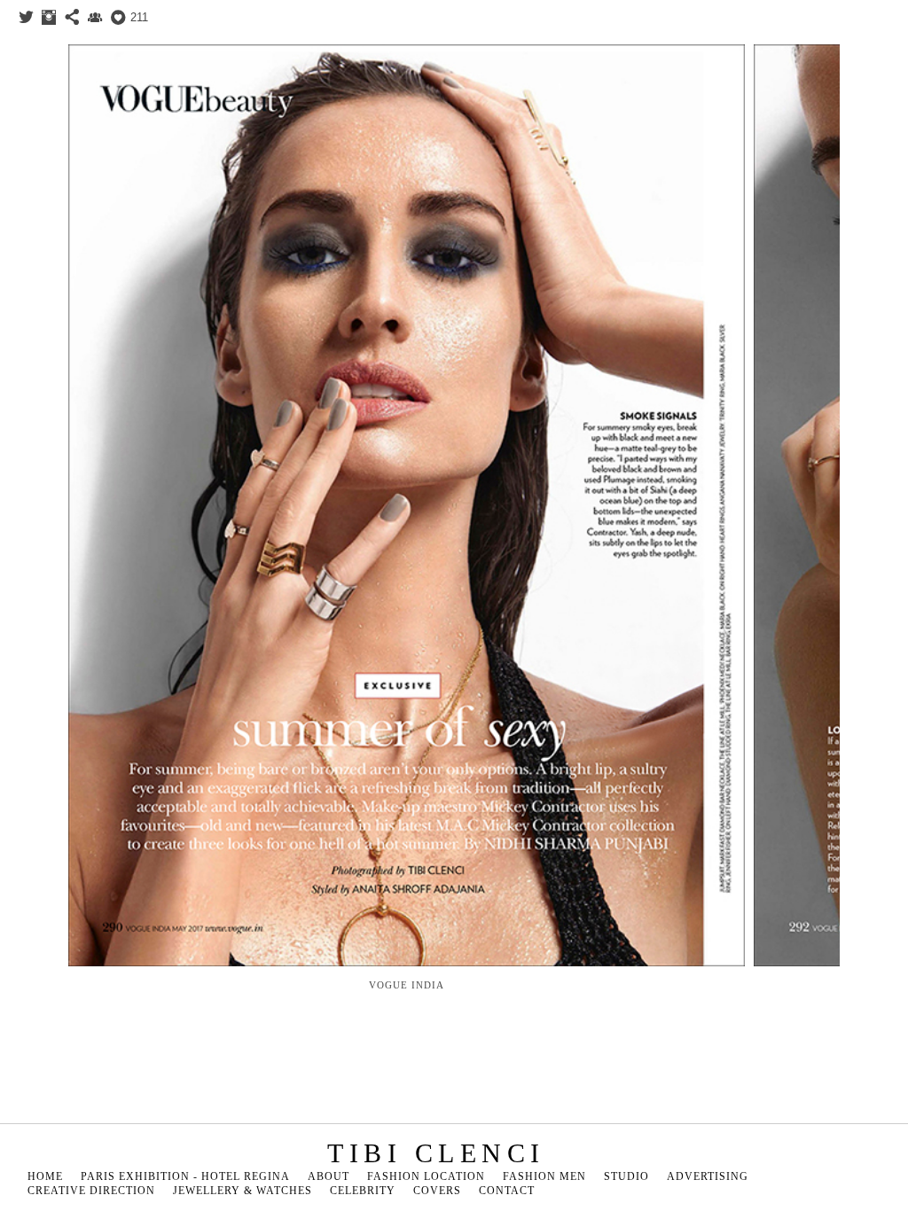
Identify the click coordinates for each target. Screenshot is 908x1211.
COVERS (437, 1190)
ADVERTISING (707, 1176)
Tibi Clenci (436, 1153)
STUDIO (626, 1176)
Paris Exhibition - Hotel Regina (185, 1176)
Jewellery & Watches (242, 1190)
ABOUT (328, 1176)
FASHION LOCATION (426, 1176)
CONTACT (507, 1190)
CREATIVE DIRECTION (91, 1190)
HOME (45, 1176)
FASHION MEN (544, 1176)
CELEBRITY (362, 1190)
